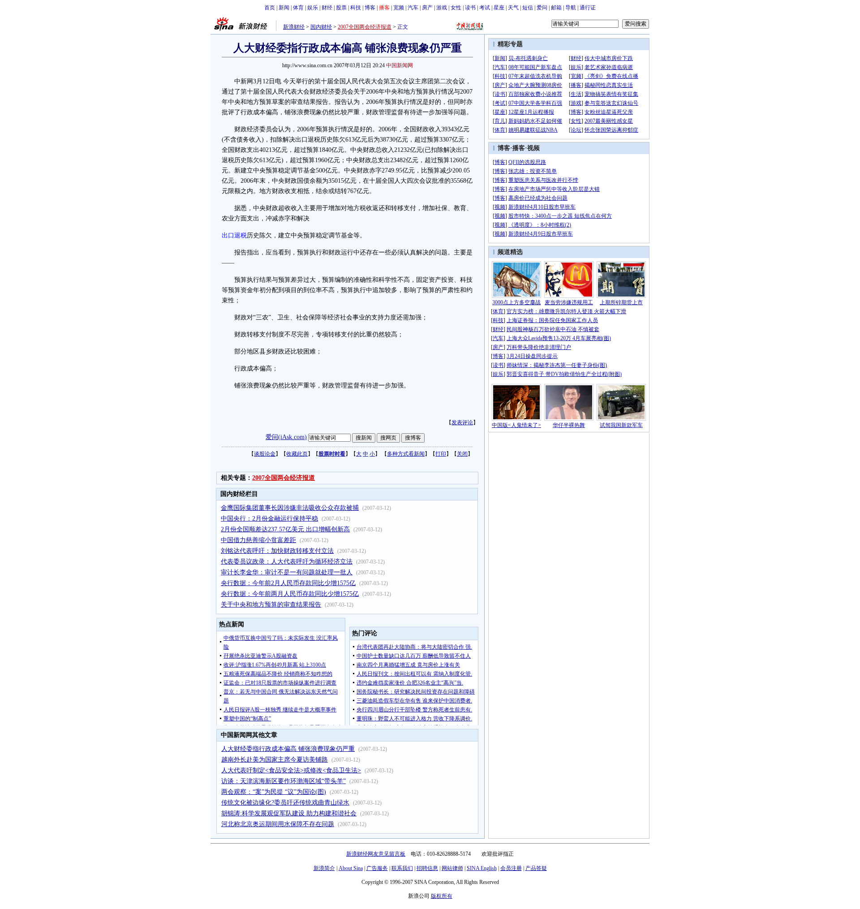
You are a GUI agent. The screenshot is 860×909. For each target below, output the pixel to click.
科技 (355, 7)
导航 (570, 7)
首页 (269, 7)
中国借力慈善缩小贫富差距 (258, 540)
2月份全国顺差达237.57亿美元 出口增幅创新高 (285, 529)
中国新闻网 (399, 65)
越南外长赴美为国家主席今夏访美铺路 (274, 759)
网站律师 (452, 868)
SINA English (482, 868)
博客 (370, 7)
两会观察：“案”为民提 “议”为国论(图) (273, 791)
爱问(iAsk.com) (286, 437)
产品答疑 (536, 868)
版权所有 (441, 896)
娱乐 (312, 7)
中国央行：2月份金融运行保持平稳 (269, 518)
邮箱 (556, 7)
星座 (499, 7)
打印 (440, 454)
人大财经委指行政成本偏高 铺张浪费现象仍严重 (288, 748)
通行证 (588, 7)
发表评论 (462, 422)
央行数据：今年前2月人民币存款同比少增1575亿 (288, 583)
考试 (484, 7)
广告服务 (377, 868)
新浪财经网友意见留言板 (375, 854)
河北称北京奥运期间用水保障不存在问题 (277, 824)
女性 (456, 7)
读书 (470, 7)
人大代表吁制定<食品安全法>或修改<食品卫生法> (291, 770)
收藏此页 (297, 454)
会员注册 (511, 868)
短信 (527, 7)
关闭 (462, 454)
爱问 (542, 7)
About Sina (351, 868)
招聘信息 (427, 868)
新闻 (284, 7)
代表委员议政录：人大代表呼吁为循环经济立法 (287, 561)
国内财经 (321, 27)
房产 (427, 7)
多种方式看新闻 (406, 454)
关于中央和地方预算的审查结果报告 (271, 604)
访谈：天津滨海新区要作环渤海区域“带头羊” (283, 781)
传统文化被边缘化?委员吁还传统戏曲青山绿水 (285, 802)
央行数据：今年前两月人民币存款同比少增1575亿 (290, 593)
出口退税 (234, 235)
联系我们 (402, 868)
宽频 (398, 7)
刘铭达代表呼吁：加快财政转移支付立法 (277, 550)
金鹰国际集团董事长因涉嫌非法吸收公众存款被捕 (290, 507)
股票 (341, 7)
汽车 (413, 7)
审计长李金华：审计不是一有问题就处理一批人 (287, 572)
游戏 (441, 7)
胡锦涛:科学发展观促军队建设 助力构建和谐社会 (289, 813)
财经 (327, 7)
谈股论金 (264, 454)
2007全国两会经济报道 (364, 27)
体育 (298, 7)
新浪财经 (294, 27)
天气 (513, 7)
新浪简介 (324, 868)
